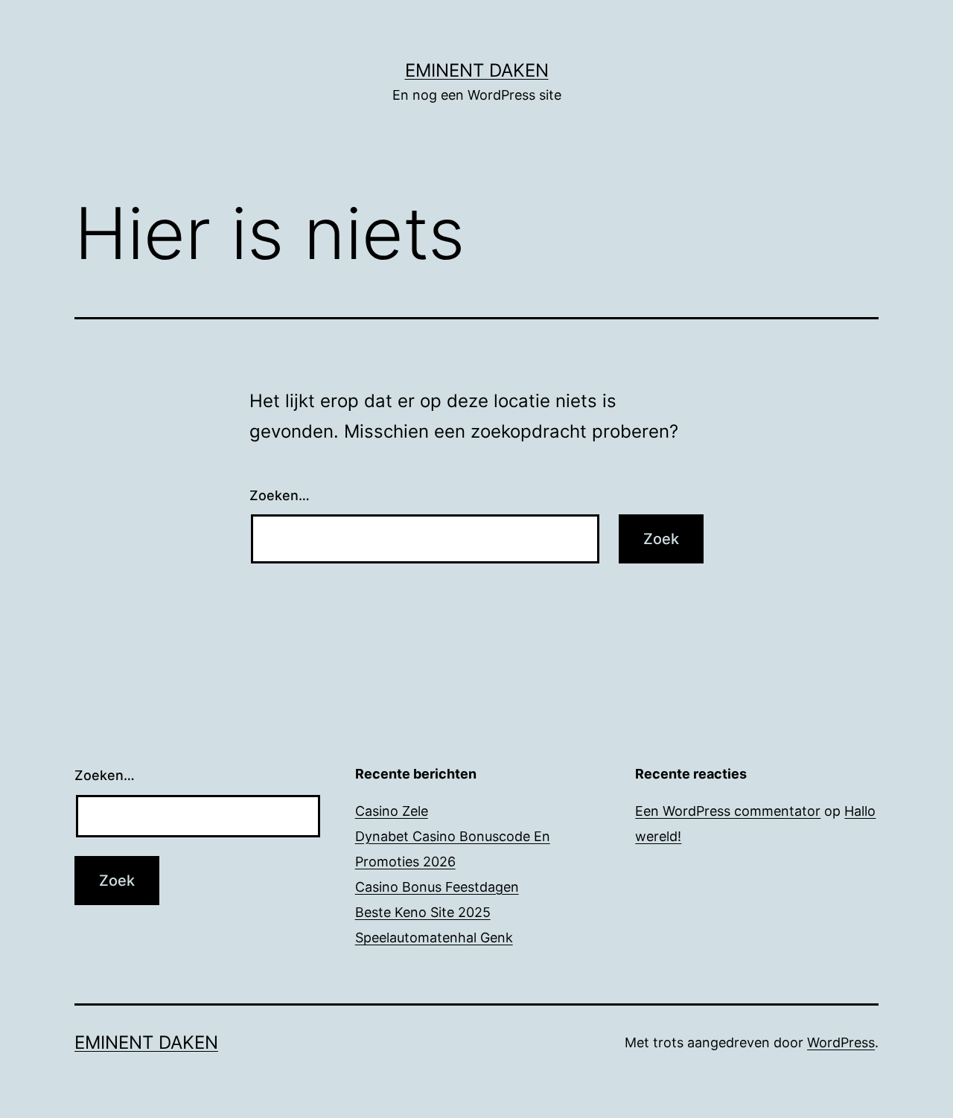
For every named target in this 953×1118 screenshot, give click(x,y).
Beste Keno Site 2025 (423, 912)
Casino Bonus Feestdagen (437, 887)
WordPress (841, 1042)
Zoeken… (279, 495)
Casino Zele (391, 811)
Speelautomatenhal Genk (434, 937)
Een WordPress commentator (727, 811)
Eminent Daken (477, 70)
